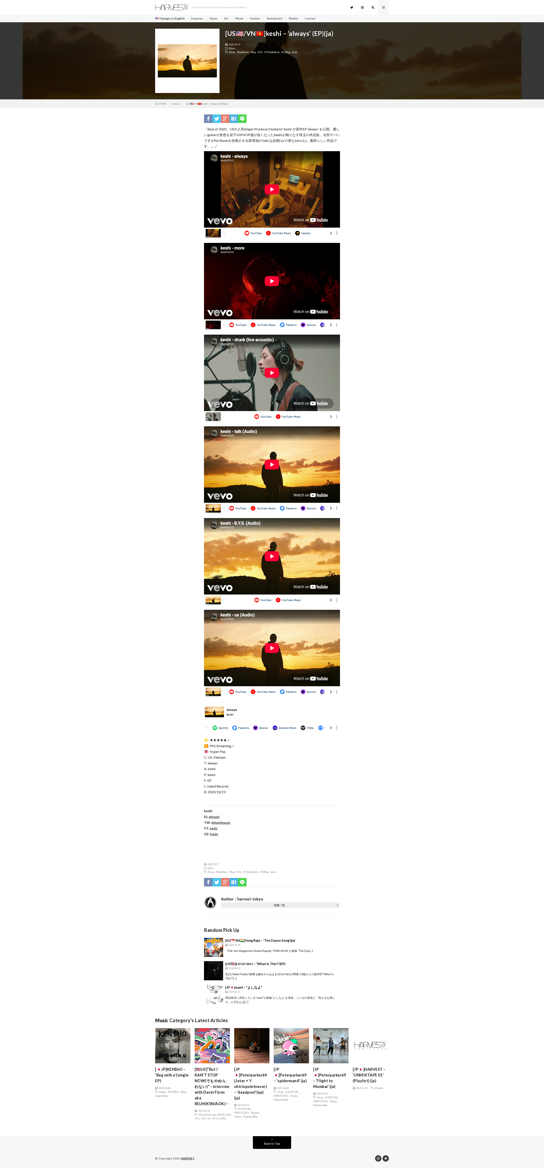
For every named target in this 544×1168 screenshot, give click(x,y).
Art (226, 18)
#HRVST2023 (241, 1112)
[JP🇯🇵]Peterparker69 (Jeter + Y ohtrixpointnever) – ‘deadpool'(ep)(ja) (250, 1083)
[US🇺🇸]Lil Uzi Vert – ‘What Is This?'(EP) (255, 964)
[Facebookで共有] (208, 118)
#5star (232, 52)
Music (214, 18)
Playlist (293, 18)
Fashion (255, 18)
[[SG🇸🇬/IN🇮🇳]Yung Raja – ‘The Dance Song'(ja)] (213, 947)
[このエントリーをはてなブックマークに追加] (234, 118)
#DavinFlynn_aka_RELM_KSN (214, 1114)
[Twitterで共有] (216, 118)
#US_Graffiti (219, 1118)
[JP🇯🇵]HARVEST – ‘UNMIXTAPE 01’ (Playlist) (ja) (369, 1075)
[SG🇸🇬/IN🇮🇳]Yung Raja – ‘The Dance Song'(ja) (260, 940)
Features (197, 18)
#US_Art (206, 1118)
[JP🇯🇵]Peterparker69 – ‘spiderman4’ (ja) (290, 1075)
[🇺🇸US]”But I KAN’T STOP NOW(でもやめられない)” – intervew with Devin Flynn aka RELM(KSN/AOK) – (212, 1086)
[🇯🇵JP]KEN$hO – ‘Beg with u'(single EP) (172, 1075)
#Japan (162, 1092)
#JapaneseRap (250, 1116)
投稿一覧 (279, 905)
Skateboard (274, 18)
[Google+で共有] (225, 118)
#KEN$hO (173, 1092)
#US (260, 52)
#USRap (285, 52)
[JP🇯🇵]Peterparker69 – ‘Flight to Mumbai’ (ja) (329, 1078)
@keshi (214, 817)
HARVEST (188, 1158)
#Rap (253, 52)
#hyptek (255, 1112)
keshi (294, 52)
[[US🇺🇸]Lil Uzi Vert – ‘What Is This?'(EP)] (213, 970)
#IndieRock (243, 52)
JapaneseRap (161, 1095)
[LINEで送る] (242, 118)
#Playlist (378, 1088)
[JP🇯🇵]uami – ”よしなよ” (243, 987)
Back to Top (272, 1143)
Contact (310, 18)
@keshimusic (221, 822)
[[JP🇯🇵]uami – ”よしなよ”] (213, 994)
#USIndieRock (271, 52)
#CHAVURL (244, 1108)
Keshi (214, 834)
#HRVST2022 (281, 1095)
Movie (239, 18)
